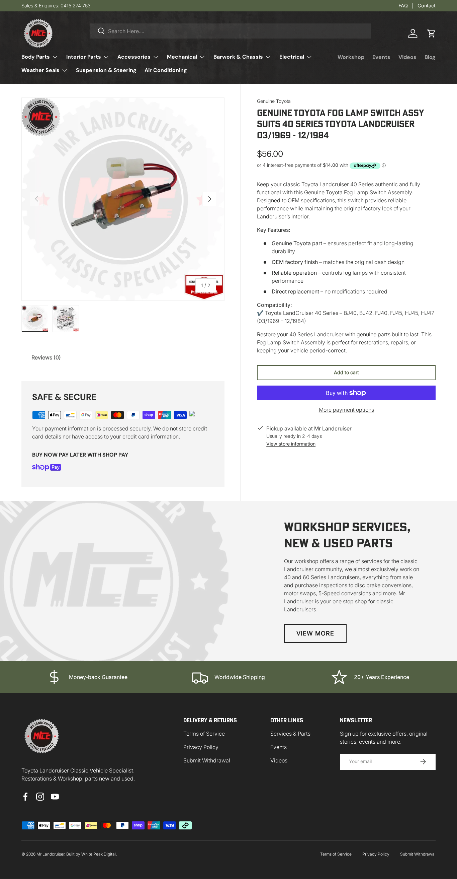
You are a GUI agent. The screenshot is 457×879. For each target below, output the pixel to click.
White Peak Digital (98, 854)
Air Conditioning (166, 70)
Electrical (291, 56)
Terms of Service (204, 733)
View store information (290, 444)
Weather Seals (40, 70)
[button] (431, 33)
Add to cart (346, 372)
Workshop (351, 57)
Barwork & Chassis (238, 56)
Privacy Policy (200, 747)
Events (381, 57)
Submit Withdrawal (206, 760)
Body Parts (35, 56)
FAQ (403, 5)
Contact (427, 5)
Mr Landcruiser (50, 854)
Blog (430, 57)
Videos (407, 57)
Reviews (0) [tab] (46, 357)
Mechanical (182, 56)
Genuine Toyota (274, 101)
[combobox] (230, 31)
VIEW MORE (315, 633)
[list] (123, 199)
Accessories (134, 56)
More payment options (346, 409)
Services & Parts (290, 733)
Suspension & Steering (106, 70)
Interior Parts (83, 56)
